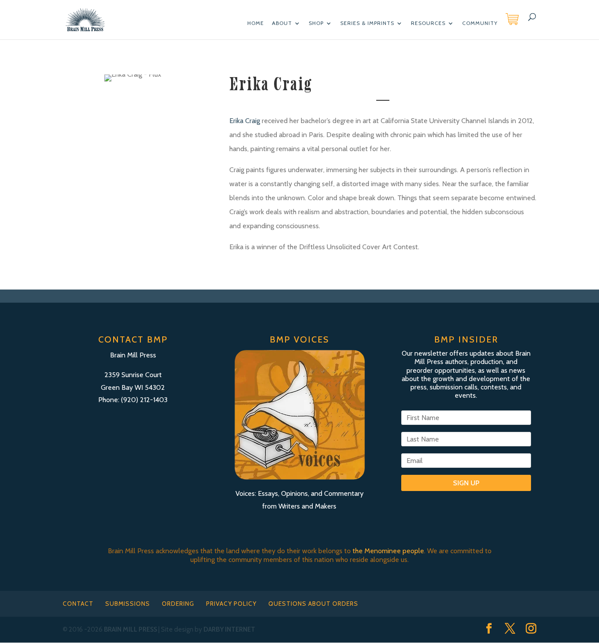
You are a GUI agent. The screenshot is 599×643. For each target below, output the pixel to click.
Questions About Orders (313, 604)
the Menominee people (388, 551)
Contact (78, 604)
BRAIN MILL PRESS (130, 629)
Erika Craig (244, 121)
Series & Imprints (367, 23)
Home (255, 23)
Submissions (127, 604)
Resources (428, 23)
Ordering (178, 604)
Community (480, 23)
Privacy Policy (231, 604)
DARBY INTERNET (229, 629)
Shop (316, 23)
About (282, 23)
